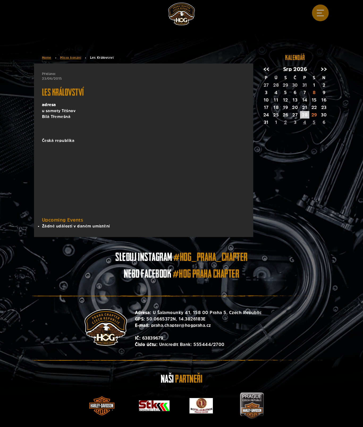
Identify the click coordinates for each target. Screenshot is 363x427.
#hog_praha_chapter (211, 258)
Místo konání (70, 57)
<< (266, 69)
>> (324, 69)
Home (46, 57)
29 (314, 115)
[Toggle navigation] (320, 13)
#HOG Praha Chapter (206, 275)
